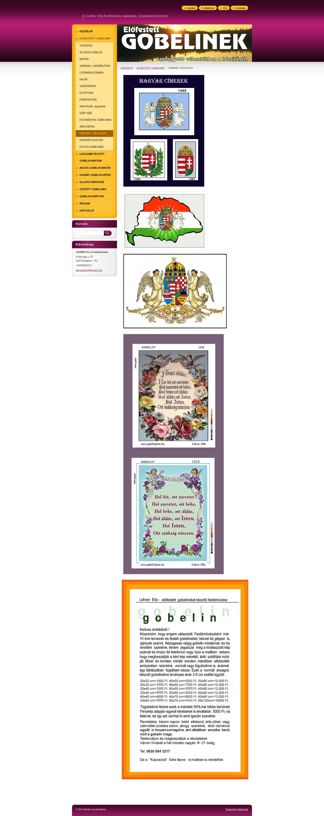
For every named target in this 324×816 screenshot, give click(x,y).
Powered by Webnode (237, 809)
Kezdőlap (191, 8)
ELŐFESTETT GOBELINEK (150, 68)
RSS (225, 8)
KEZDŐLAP (127, 68)
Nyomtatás (241, 8)
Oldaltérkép (209, 8)
